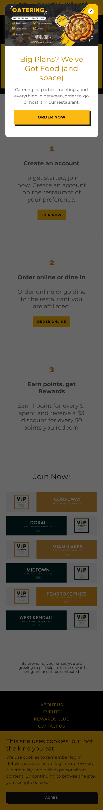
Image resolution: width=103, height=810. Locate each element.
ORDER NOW (51, 117)
